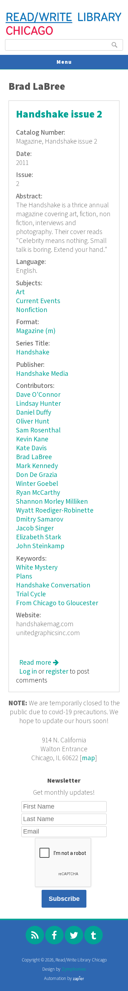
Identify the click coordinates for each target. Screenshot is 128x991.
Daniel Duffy (33, 412)
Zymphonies (74, 969)
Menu (64, 62)
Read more (39, 662)
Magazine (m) (35, 331)
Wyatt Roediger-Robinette (55, 510)
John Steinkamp (40, 546)
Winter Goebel (37, 483)
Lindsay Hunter (38, 403)
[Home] (64, 34)
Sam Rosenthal (38, 430)
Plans (24, 576)
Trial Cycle (31, 594)
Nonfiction (31, 310)
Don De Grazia (36, 475)
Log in (28, 671)
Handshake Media (42, 373)
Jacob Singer (35, 528)
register (57, 671)
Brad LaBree (34, 457)
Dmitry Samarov (39, 519)
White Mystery (37, 567)
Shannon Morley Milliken (52, 501)
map (88, 758)
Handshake (32, 352)
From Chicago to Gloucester (57, 603)
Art (20, 292)
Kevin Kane (32, 439)
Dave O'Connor (38, 394)
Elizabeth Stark (38, 537)
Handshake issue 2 (59, 114)
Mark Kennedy (37, 466)
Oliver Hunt (32, 421)
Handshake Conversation (53, 585)
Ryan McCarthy (38, 492)
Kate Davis (31, 448)
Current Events (38, 301)
